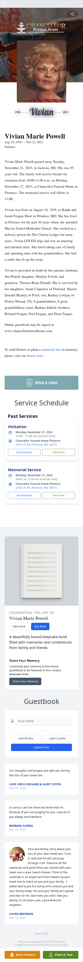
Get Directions (24, 452)
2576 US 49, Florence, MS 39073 (36, 444)
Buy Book (40, 626)
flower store (35, 355)
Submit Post (41, 747)
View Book (19, 626)
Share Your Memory (25, 681)
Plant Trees (59, 452)
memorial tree (51, 349)
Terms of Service (52, 944)
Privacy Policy (30, 944)
